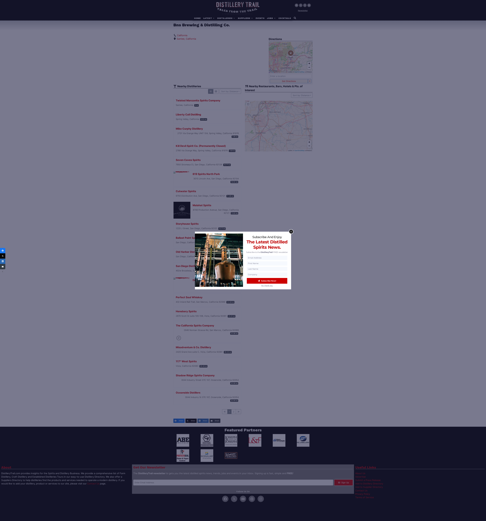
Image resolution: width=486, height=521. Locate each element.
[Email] (2, 266)
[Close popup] (291, 232)
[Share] (2, 250)
